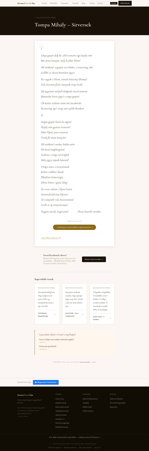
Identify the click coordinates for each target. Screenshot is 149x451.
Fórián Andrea (88, 411)
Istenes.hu (26, 3)
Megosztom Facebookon (47, 382)
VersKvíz (86, 403)
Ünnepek (65, 3)
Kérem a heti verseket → (94, 259)
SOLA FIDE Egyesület (118, 403)
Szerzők (75, 3)
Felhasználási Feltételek (85, 447)
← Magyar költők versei (45, 17)
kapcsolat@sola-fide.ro (24, 413)
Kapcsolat (113, 407)
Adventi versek (60, 415)
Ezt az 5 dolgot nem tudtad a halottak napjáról (56, 339)
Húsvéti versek (60, 403)
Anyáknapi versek (62, 411)
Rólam (92, 3)
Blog (84, 3)
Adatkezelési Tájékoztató (55, 447)
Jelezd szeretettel (85, 362)
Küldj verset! (87, 407)
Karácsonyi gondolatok (47, 346)
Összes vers (59, 399)
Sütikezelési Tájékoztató (70, 447)
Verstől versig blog (62, 423)
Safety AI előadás (116, 399)
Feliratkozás (125, 3)
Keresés (113, 3)
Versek (44, 3)
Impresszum (97, 447)
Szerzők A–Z (59, 419)
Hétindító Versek (61, 427)
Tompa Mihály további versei (50, 238)
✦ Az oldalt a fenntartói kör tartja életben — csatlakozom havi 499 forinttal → (74, 437)
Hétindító (53, 3)
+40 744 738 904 (22, 416)
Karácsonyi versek (62, 407)
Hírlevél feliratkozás (90, 399)
